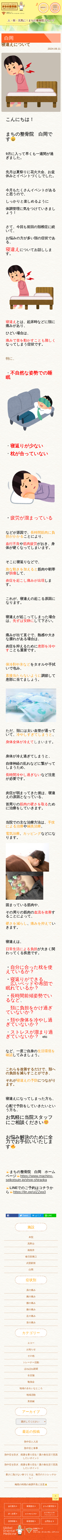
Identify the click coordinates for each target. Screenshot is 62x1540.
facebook (12, 1215)
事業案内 (31, 1506)
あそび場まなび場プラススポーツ (49, 1514)
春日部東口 (31, 1256)
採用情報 (12, 1521)
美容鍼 (31, 1401)
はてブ (37, 1215)
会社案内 (12, 1506)
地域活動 (31, 1395)
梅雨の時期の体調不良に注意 (30, 1484)
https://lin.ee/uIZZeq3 (29, 1192)
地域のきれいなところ (31, 1388)
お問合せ (49, 1521)
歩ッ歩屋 (12, 1514)
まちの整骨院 (49, 1506)
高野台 (31, 1243)
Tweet (25, 1215)
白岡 (31, 1269)
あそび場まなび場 (30, 1513)
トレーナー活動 (31, 1362)
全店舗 (31, 1375)
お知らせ (31, 1349)
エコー (31, 1343)
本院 (31, 1237)
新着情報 (31, 1521)
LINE (49, 1215)
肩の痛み (31, 1290)
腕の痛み (31, 1296)
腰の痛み (31, 1303)
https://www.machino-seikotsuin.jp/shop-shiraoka (29, 1178)
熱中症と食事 (31, 1448)
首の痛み (31, 1322)
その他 (31, 1356)
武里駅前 (31, 1263)
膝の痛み (31, 1309)
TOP (55, 1499)
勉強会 (31, 1382)
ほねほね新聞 (31, 1369)
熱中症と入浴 (31, 1441)
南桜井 (31, 1250)
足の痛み (31, 1316)
